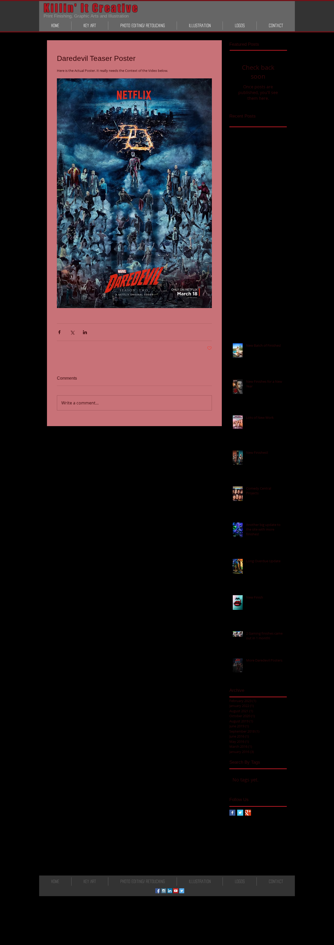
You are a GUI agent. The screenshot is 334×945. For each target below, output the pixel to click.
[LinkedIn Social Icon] (169, 890)
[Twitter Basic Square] (240, 813)
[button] (89, 25)
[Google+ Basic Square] (248, 813)
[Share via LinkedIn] (84, 332)
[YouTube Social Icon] (175, 890)
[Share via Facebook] (59, 332)
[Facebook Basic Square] (232, 813)
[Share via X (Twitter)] (72, 332)
